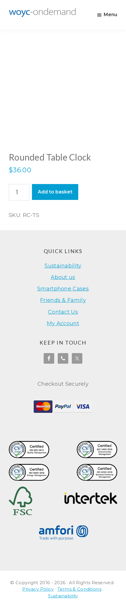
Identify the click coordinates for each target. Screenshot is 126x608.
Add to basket (55, 192)
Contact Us (63, 312)
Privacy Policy (38, 589)
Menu (110, 14)
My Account (63, 323)
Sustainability (63, 266)
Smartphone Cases (63, 288)
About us (63, 277)
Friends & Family (63, 300)
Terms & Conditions (79, 589)
